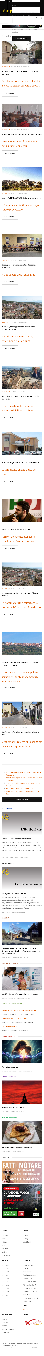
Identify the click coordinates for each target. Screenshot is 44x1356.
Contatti (4, 1326)
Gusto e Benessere (30, 1288)
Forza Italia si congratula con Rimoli (19, 788)
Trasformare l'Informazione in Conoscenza (29, 1275)
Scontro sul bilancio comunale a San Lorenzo (22, 134)
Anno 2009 (5, 1295)
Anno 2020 (6, 1268)
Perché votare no (9, 1026)
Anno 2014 (5, 1278)
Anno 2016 (5, 1272)
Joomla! (4, 1348)
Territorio (5, 1235)
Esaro (3, 1238)
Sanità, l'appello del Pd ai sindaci (17, 529)
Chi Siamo (5, 1322)
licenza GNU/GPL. (33, 1348)
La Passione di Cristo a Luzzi (14, 1018)
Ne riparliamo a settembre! (14, 893)
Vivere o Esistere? (29, 1285)
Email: (14, 5)
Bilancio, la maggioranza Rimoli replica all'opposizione (20, 328)
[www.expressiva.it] (32, 1322)
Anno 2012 (5, 1285)
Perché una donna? (10, 1067)
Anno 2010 (5, 1292)
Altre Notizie (6, 1255)
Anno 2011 (5, 1288)
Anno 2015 (5, 1275)
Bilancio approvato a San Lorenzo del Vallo (21, 462)
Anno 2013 (5, 1282)
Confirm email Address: (20, 16)
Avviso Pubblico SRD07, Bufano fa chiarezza (21, 198)
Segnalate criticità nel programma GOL (19, 1010)
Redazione (5, 1319)
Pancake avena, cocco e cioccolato (17, 1147)
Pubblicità (5, 1332)
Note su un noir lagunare (13, 1107)
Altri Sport (27, 1242)
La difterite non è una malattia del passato (21, 994)
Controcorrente (29, 1265)
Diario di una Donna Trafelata (30, 1293)
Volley (25, 1238)
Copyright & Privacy (8, 1329)
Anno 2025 (5, 1265)
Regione (4, 1252)
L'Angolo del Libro (29, 1281)
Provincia (5, 1248)
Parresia (26, 1268)
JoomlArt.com (13, 1345)
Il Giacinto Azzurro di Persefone (30, 1299)
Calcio (25, 1235)
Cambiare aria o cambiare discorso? (17, 838)
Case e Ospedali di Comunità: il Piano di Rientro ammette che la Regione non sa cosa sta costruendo (21, 951)
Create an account (21, 38)
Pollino (4, 1242)
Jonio (3, 1245)
